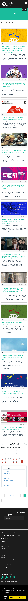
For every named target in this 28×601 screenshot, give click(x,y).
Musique (6, 478)
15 (13, 495)
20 (2, 498)
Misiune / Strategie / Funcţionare (8, 544)
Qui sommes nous (5, 546)
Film (5, 483)
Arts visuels (7, 473)
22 (8, 498)
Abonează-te (14, 523)
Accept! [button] (21, 597)
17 (19, 495)
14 (10, 495)
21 (5, 498)
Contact (2, 562)
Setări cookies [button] (5, 597)
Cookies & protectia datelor (7, 564)
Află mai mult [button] (5, 592)
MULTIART (6, 485)
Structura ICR (4, 548)
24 (14, 498)
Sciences (6, 476)
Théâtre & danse (8, 480)
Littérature (7, 471)
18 (22, 495)
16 (16, 495)
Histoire (2, 553)
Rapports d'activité (5, 550)
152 (20, 498)
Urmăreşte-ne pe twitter (10, 571)
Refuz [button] (11, 597)
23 (11, 498)
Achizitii (3, 557)
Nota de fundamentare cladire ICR (8, 559)
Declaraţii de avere (5, 555)
